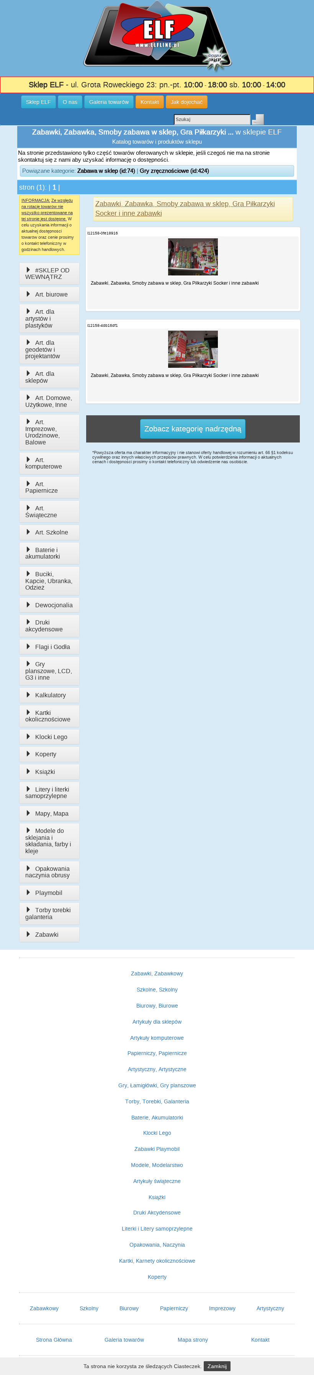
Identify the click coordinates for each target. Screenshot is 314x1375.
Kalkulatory (50, 695)
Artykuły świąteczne (157, 1181)
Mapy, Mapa (52, 813)
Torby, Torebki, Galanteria (157, 1101)
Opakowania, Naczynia (157, 1245)
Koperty (45, 754)
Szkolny (89, 1308)
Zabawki (47, 934)
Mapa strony (193, 1340)
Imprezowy (222, 1308)
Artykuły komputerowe (157, 1038)
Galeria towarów (124, 1340)
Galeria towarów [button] (109, 102)
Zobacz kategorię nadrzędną (192, 428)
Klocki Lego (51, 737)
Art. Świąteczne (41, 511)
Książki (45, 772)
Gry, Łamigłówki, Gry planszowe (157, 1085)
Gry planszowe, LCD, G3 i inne (48, 671)
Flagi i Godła (52, 647)
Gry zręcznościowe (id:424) (174, 170)
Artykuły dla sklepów (157, 1022)
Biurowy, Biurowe (157, 1006)
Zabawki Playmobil (157, 1149)
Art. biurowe (51, 294)
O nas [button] (70, 102)
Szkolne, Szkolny (157, 990)
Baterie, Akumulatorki (157, 1117)
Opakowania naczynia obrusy (47, 872)
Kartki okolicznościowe (47, 716)
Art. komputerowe (43, 463)
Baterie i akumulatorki (42, 553)
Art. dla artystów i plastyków (39, 318)
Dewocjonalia (54, 605)
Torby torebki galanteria (48, 913)
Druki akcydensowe (44, 626)
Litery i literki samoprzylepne (47, 793)
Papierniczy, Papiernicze (157, 1053)
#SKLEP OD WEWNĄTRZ (47, 273)
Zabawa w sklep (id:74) (106, 170)
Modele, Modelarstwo (157, 1165)
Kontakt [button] (150, 102)
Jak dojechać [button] (187, 102)
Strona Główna (54, 1340)
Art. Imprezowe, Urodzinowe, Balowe (42, 432)
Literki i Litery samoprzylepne (157, 1229)
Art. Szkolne (51, 532)
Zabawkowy (44, 1308)
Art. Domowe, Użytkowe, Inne (48, 401)
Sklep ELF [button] (38, 102)
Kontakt (260, 1340)
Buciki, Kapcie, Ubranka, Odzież (48, 581)
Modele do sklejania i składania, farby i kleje (48, 841)
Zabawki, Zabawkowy (157, 973)
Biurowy (129, 1308)
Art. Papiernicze (41, 487)
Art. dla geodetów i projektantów (42, 349)
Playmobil (48, 893)
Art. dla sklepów (39, 377)
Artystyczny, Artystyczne (157, 1069)
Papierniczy (174, 1308)
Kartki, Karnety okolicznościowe (157, 1261)
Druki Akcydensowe (157, 1212)
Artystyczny (270, 1308)
